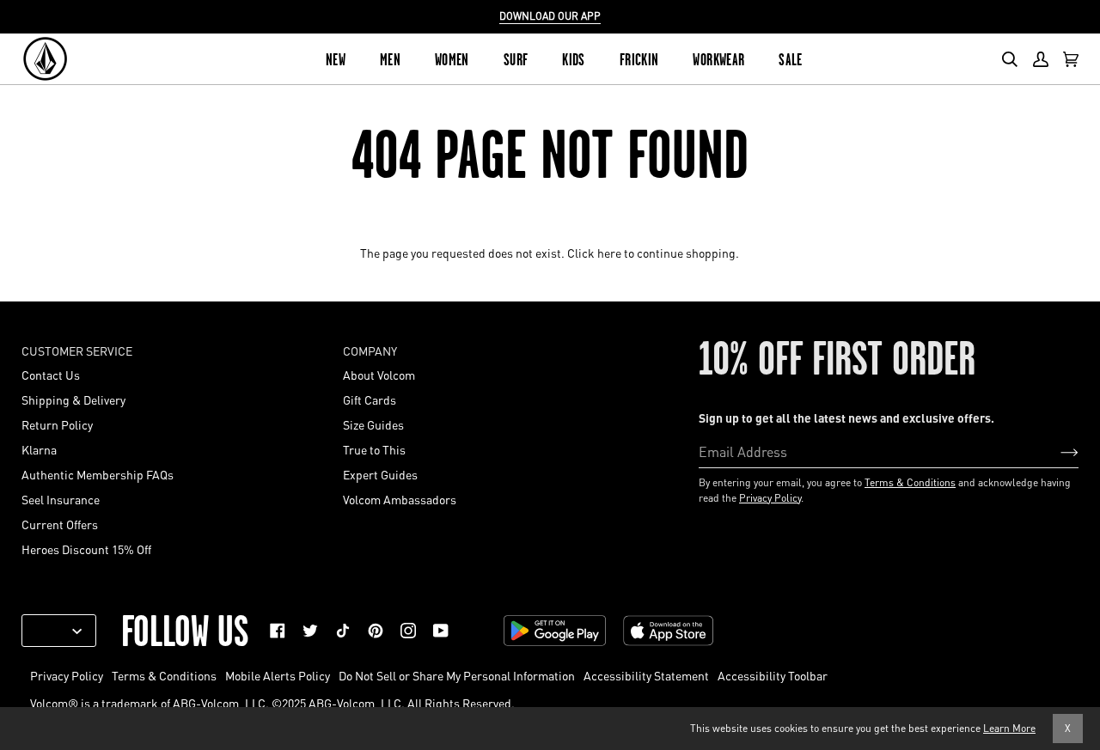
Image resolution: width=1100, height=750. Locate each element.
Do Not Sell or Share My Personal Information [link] (457, 675)
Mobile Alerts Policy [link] (277, 675)
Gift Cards (369, 399)
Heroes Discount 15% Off (86, 549)
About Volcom (379, 374)
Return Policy (57, 424)
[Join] (1056, 451)
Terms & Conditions (910, 482)
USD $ (52, 630)
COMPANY (370, 350)
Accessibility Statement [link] (646, 675)
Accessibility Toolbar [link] (773, 675)
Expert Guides (380, 474)
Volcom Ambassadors (399, 499)
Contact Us (50, 374)
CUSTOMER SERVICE (76, 350)
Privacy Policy (770, 497)
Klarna (39, 449)
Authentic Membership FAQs (97, 474)
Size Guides (373, 424)
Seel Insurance (60, 499)
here (609, 252)
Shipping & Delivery (73, 399)
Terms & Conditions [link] (164, 675)
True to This (374, 449)
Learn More (1009, 728)
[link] (277, 630)
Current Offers (59, 524)
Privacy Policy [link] (66, 675)
